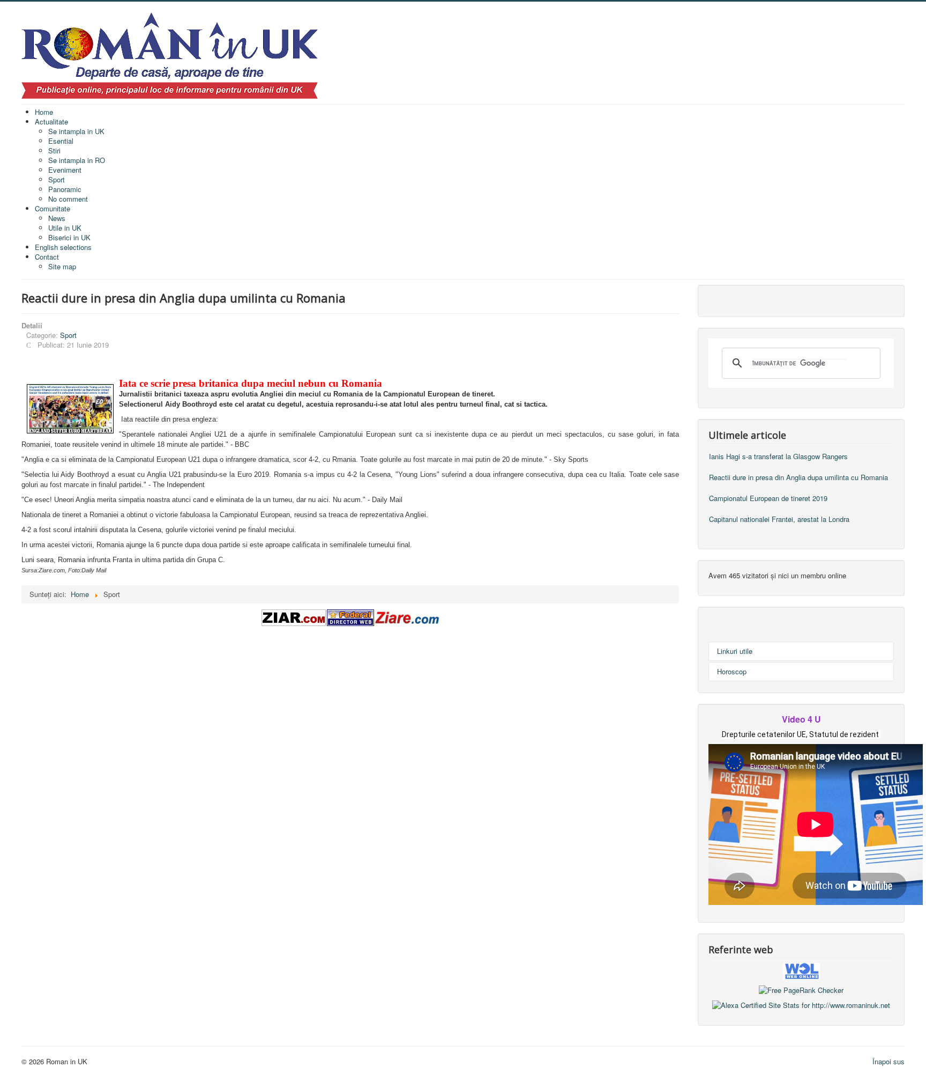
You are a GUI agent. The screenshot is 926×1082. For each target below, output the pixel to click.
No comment (68, 199)
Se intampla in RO (76, 160)
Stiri (54, 150)
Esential (60, 141)
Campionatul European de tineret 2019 (768, 498)
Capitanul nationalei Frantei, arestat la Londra (779, 519)
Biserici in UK (69, 237)
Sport (56, 179)
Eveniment (64, 170)
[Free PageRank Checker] (801, 989)
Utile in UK (64, 228)
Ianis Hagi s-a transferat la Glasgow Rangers (778, 456)
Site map (62, 266)
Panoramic (64, 189)
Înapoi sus (888, 1061)
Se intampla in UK (76, 131)
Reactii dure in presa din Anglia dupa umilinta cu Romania (798, 477)
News (56, 218)
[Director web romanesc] (801, 970)
